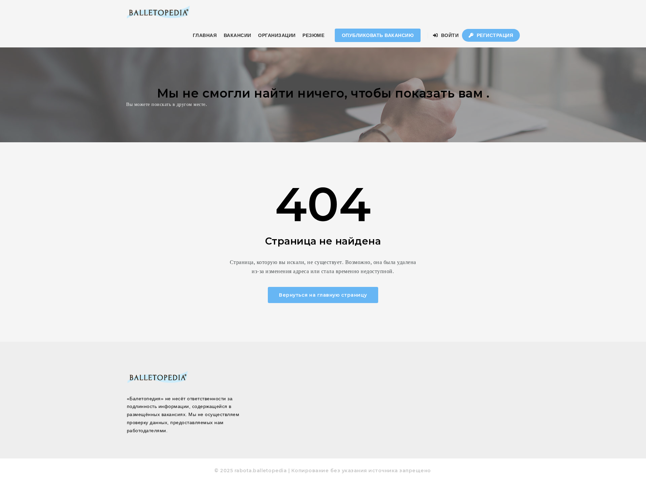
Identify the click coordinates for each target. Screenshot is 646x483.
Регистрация (494, 35)
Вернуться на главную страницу (323, 295)
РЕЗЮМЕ (313, 35)
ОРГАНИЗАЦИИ (277, 35)
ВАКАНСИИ (237, 35)
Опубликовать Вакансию (378, 35)
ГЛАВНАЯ (205, 35)
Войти (449, 35)
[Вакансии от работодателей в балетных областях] (158, 12)
